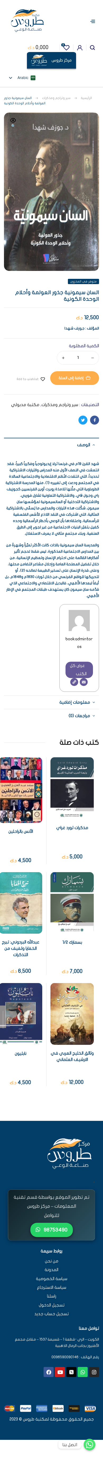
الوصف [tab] (83, 445)
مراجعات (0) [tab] (79, 716)
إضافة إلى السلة (71, 378)
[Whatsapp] (83, 1372)
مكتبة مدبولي (25, 405)
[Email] (84, 682)
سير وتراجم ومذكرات (56, 98)
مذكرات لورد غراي (72, 828)
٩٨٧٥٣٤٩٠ (55, 1230)
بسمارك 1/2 (72, 942)
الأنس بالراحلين (20, 831)
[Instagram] (94, 1372)
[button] (13, 123)
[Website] (74, 682)
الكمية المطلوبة (84, 346)
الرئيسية (86, 98)
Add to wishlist (28, 379)
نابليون (20, 1053)
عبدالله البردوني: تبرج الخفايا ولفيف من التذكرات (20, 948)
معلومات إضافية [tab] (74, 702)
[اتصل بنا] (89, 1444)
